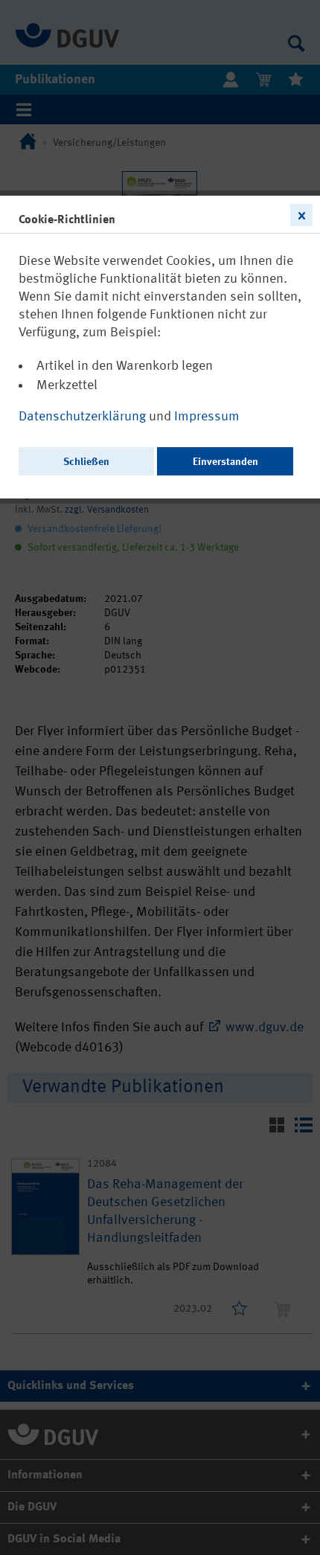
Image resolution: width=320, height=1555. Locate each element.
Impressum (207, 416)
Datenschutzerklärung (84, 416)
